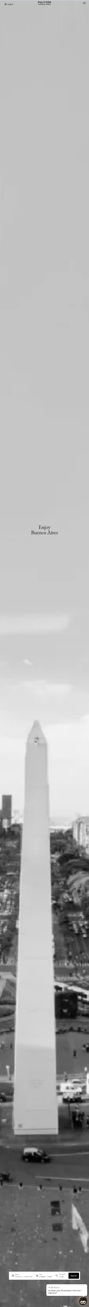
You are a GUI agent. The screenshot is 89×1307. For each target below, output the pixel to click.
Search (74, 1276)
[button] (84, 3)
